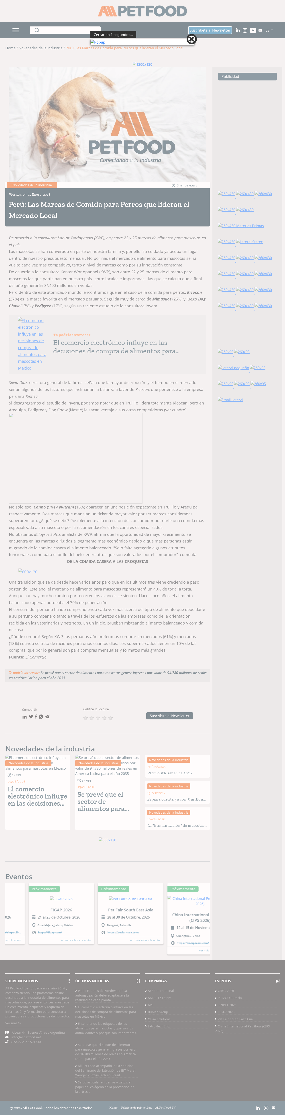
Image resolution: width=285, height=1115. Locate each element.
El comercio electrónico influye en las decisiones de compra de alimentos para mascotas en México (105, 1034)
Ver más (11, 1045)
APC (151, 1027)
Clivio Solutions (159, 1041)
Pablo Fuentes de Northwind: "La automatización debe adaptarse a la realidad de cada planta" (102, 1017)
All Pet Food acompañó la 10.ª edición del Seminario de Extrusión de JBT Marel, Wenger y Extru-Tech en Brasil (105, 1092)
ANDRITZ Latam (159, 1020)
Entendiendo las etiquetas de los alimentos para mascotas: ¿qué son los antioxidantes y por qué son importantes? (106, 1053)
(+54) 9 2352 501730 (26, 1064)
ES (267, 30)
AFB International (161, 1013)
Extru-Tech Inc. (159, 1048)
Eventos (19, 899)
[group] (38, 938)
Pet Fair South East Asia (235, 1041)
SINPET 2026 (227, 1027)
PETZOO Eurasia (230, 1020)
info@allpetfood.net (26, 1059)
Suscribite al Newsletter (169, 738)
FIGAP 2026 (226, 1034)
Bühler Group (158, 1034)
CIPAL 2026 (226, 1013)
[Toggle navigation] (16, 30)
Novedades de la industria (50, 771)
